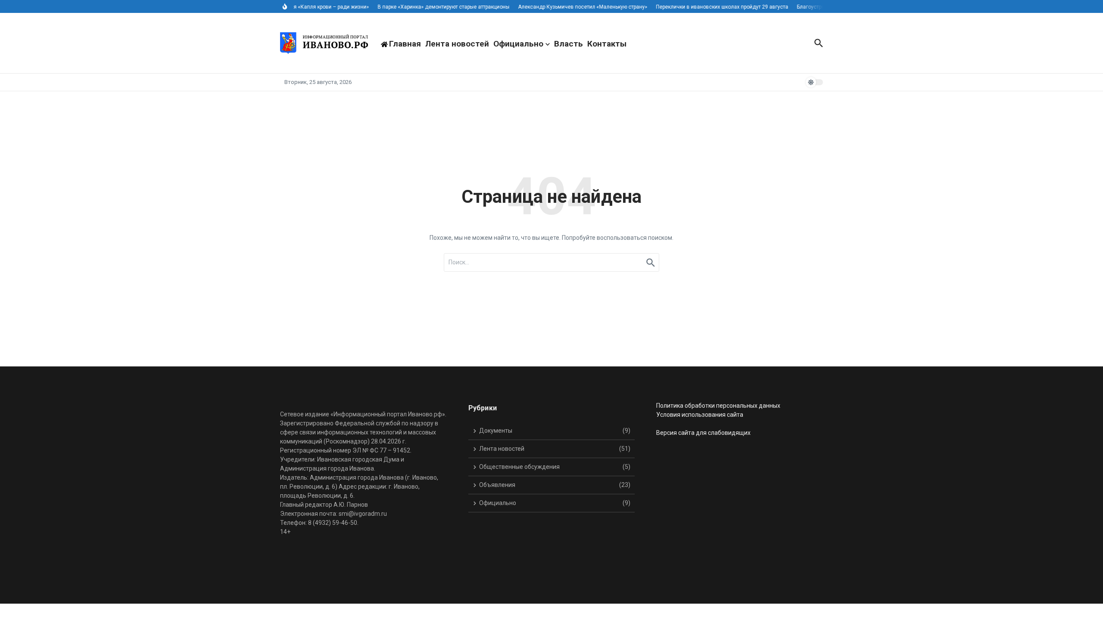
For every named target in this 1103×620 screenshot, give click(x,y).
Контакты (606, 44)
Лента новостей (457, 44)
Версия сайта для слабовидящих (703, 432)
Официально (518, 44)
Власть (568, 44)
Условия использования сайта (699, 414)
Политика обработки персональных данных (718, 405)
